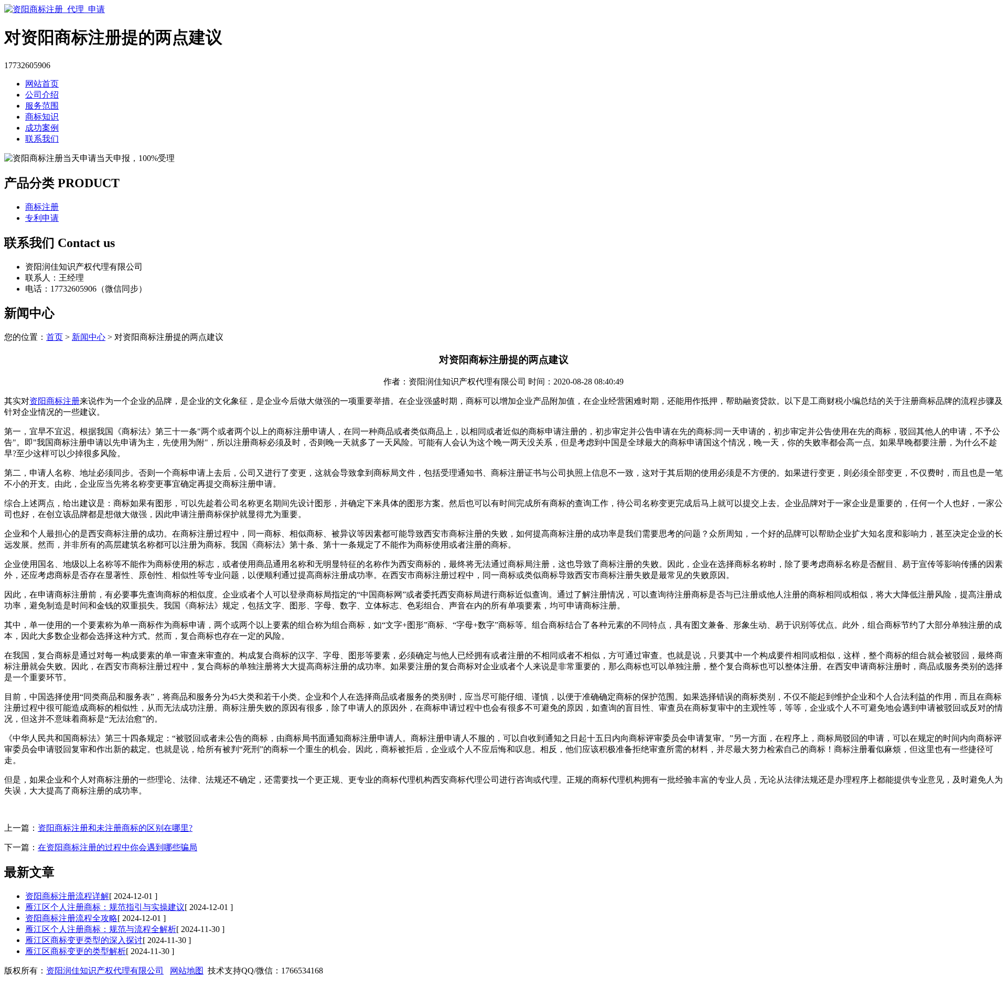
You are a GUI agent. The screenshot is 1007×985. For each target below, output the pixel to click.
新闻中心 (88, 337)
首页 (54, 337)
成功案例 (42, 127)
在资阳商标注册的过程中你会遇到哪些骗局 (117, 847)
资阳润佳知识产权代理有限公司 (105, 970)
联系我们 (42, 138)
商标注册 (42, 206)
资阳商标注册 (54, 401)
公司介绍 (42, 94)
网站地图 (186, 970)
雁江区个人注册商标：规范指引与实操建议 (105, 907)
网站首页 (42, 83)
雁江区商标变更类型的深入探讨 (84, 940)
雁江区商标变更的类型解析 (75, 951)
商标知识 (42, 116)
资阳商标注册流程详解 (67, 896)
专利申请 (42, 217)
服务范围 (42, 105)
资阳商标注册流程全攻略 (71, 918)
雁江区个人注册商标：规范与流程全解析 (100, 929)
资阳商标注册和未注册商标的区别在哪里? (115, 827)
